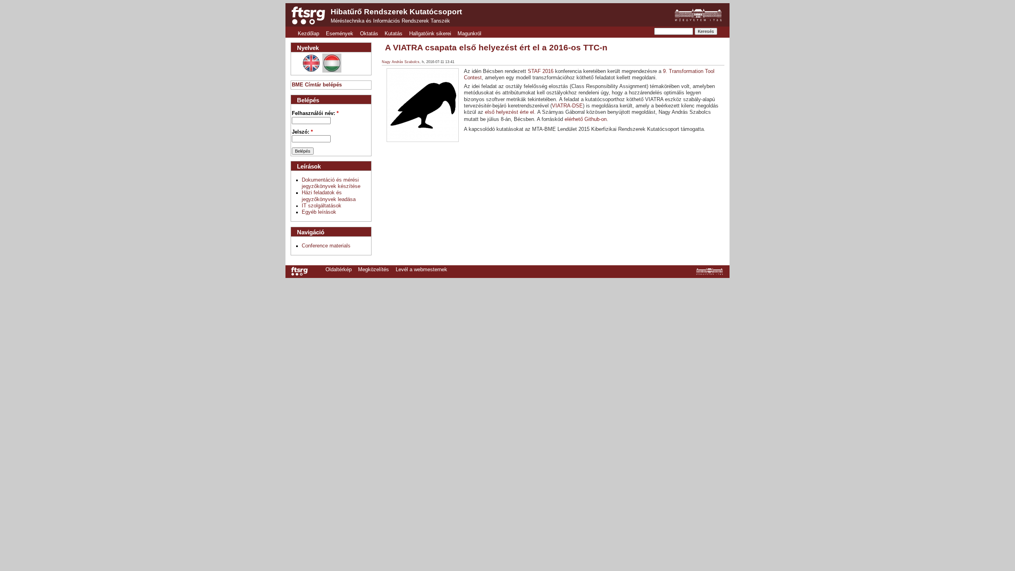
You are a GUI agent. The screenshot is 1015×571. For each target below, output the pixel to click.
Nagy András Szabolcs (400, 62)
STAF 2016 (540, 71)
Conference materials (326, 246)
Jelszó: (302, 132)
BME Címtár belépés (317, 85)
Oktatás (369, 33)
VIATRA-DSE (567, 106)
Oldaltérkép (339, 269)
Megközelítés (373, 269)
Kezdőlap (308, 33)
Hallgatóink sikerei (430, 33)
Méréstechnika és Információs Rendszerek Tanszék (390, 21)
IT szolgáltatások (321, 206)
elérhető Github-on (586, 119)
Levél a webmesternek (421, 269)
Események (339, 33)
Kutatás (393, 33)
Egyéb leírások (319, 212)
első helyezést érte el (509, 112)
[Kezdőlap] (308, 15)
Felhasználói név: (315, 113)
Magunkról (469, 33)
